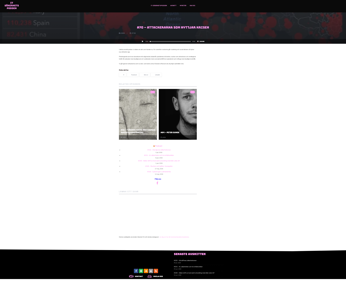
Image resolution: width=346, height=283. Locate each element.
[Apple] (151, 271)
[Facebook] (136, 271)
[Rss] (156, 271)
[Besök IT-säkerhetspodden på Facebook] (157, 183)
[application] (173, 41)
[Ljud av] (198, 41)
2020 (123, 33)
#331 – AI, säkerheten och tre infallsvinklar (188, 267)
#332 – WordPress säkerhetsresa (185, 260)
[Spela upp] (142, 41)
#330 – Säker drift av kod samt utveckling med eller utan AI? (194, 273)
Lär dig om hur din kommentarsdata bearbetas (174, 237)
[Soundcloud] (146, 271)
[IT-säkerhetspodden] (12, 6)
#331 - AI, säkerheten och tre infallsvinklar (159, 155)
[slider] (202, 41)
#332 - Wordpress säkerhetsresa (159, 150)
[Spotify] (141, 271)
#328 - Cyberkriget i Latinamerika (159, 172)
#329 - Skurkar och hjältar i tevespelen (159, 166)
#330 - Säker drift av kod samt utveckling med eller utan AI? (159, 161)
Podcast (158, 146)
